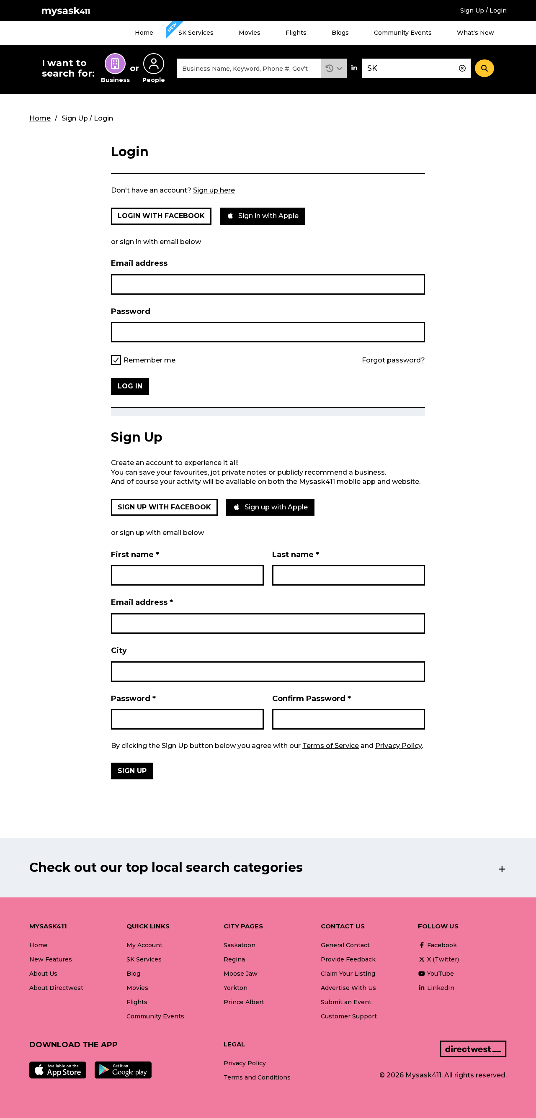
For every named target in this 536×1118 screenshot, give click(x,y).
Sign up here (214, 190)
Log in (130, 386)
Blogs (340, 32)
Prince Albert (244, 1002)
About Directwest (56, 988)
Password (130, 311)
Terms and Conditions (257, 1077)
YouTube (439, 973)
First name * (135, 554)
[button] (334, 68)
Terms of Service (330, 746)
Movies (249, 32)
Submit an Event (346, 1002)
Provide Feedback (348, 959)
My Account (144, 945)
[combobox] (249, 68)
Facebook (441, 945)
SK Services (196, 32)
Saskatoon (239, 945)
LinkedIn (439, 988)
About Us (43, 973)
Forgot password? (393, 360)
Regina (234, 959)
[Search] (484, 68)
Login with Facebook (161, 216)
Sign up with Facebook (164, 507)
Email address (139, 263)
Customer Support (349, 1016)
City (119, 650)
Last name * (295, 554)
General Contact (345, 945)
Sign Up (132, 771)
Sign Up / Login (483, 10)
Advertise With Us (348, 988)
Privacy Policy (398, 746)
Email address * (142, 602)
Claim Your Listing (348, 973)
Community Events (403, 32)
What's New (475, 32)
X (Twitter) (442, 959)
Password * (133, 698)
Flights (296, 32)
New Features (50, 959)
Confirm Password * (311, 698)
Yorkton (235, 988)
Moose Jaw (241, 973)
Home (144, 32)
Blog (133, 973)
